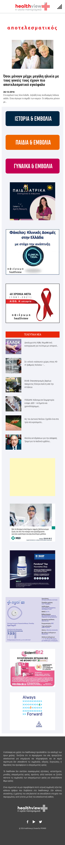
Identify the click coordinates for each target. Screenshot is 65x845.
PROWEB (43, 828)
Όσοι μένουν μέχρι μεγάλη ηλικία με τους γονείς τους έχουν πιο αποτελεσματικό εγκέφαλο (31, 80)
